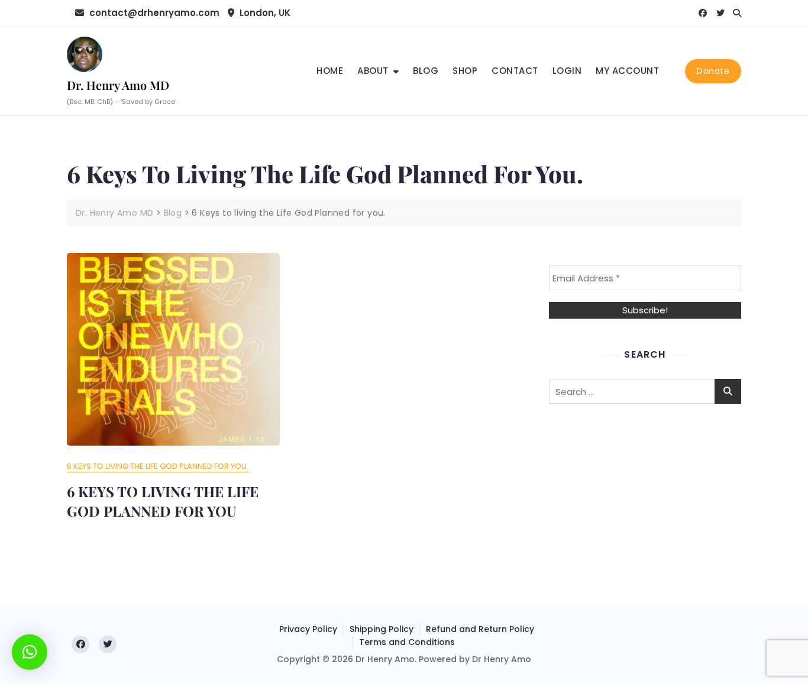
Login (567, 70)
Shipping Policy (381, 629)
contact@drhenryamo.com (153, 13)
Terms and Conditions (407, 642)
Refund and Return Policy (480, 629)
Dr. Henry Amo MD (118, 85)
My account (627, 70)
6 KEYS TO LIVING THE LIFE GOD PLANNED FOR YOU (162, 501)
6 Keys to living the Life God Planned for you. (157, 466)
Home (329, 70)
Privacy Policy (308, 629)
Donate (713, 71)
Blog (425, 70)
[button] (29, 652)
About (373, 70)
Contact (515, 70)
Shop (465, 70)
